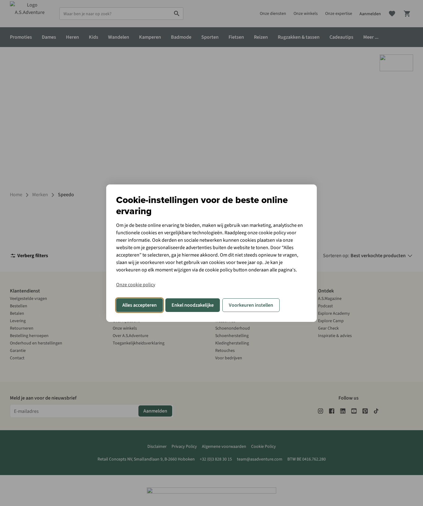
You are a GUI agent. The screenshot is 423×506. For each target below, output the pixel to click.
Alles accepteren (139, 305)
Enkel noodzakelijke (193, 305)
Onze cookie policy (135, 284)
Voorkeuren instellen (251, 305)
